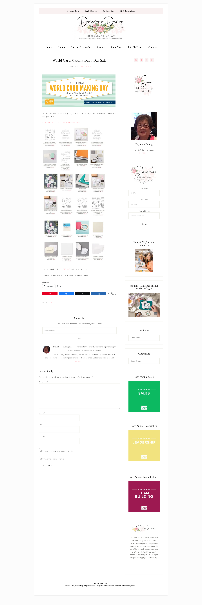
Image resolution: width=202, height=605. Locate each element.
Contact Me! (144, 153)
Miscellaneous (54, 303)
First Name (144, 188)
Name (42, 413)
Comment (43, 382)
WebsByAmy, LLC (131, 586)
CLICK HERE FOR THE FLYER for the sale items (61, 122)
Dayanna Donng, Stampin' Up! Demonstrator (101, 29)
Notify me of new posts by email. (51, 459)
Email (41, 424)
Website (42, 436)
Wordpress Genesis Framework (106, 586)
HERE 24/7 (65, 269)
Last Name (144, 200)
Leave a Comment (85, 66)
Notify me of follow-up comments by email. (55, 451)
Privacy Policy (104, 583)
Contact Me (79, 361)
